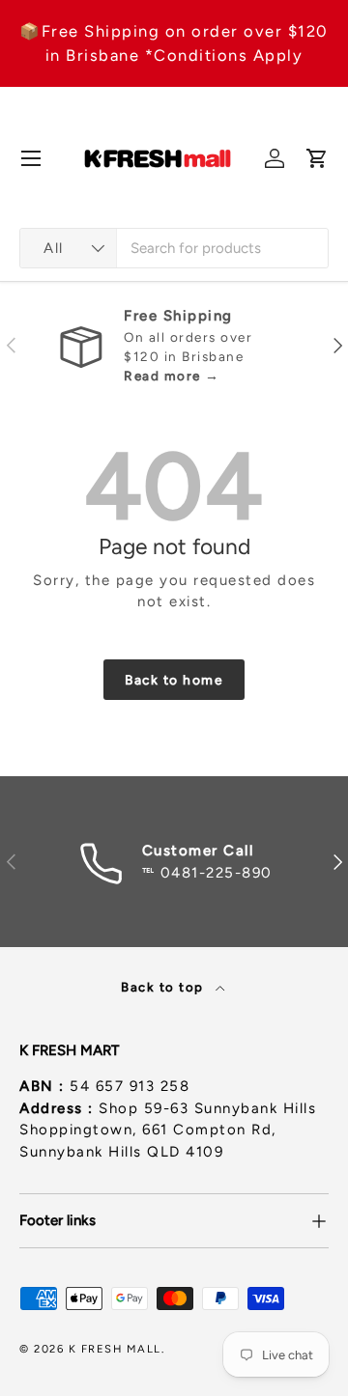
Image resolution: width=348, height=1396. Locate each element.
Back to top (164, 986)
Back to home (174, 679)
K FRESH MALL (115, 1348)
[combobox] (174, 248)
